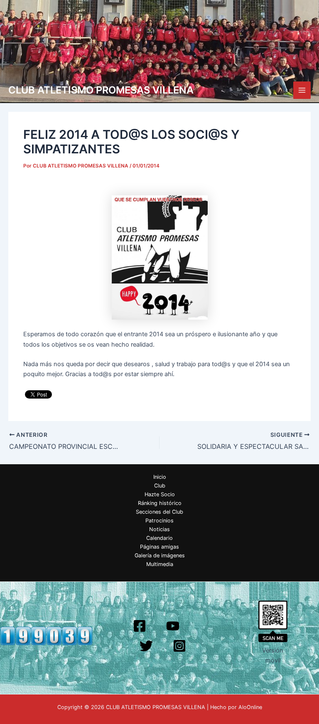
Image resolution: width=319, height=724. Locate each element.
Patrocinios (159, 520)
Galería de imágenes (160, 555)
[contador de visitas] (46, 635)
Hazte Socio (160, 494)
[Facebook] (140, 626)
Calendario (159, 538)
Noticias (159, 529)
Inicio (159, 477)
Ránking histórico (160, 503)
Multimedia (159, 564)
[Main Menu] (302, 90)
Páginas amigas (159, 547)
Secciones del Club (159, 512)
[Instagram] (179, 646)
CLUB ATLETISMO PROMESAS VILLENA (101, 90)
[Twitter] (146, 646)
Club (159, 486)
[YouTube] (173, 626)
